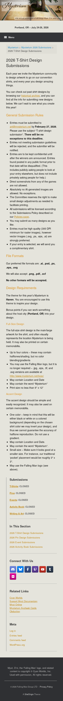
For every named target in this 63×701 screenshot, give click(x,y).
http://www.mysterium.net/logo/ (27, 376)
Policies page (21, 216)
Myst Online (16, 604)
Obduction (15, 611)
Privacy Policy (46, 686)
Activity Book (17, 506)
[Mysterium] (31, 10)
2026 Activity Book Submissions (26, 546)
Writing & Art (17, 513)
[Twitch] (35, 569)
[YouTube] (42, 569)
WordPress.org (17, 644)
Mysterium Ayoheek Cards (23, 608)
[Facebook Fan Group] (27, 569)
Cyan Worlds (16, 597)
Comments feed (18, 640)
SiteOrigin (29, 694)
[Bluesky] (20, 569)
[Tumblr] (50, 569)
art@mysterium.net (20, 126)
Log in (13, 630)
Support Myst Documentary (23, 601)
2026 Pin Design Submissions (25, 537)
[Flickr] (13, 576)
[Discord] (13, 569)
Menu (11, 37)
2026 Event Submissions (22, 542)
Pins (12, 493)
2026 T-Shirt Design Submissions (26, 533)
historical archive (30, 95)
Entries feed (16, 635)
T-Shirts (14, 486)
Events (13, 500)
